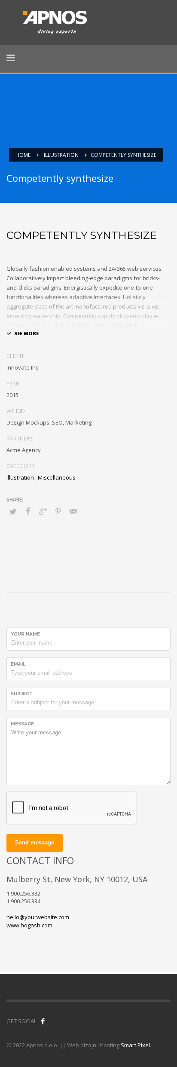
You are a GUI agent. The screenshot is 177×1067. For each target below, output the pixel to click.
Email (18, 664)
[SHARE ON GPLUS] (43, 510)
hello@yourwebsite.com (37, 917)
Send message (34, 842)
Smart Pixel (135, 1045)
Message (22, 724)
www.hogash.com (29, 925)
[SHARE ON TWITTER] (12, 511)
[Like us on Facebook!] (43, 1021)
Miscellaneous (57, 477)
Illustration (20, 477)
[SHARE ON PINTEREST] (58, 510)
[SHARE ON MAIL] (73, 510)
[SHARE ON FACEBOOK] (27, 510)
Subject (22, 694)
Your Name (25, 634)
